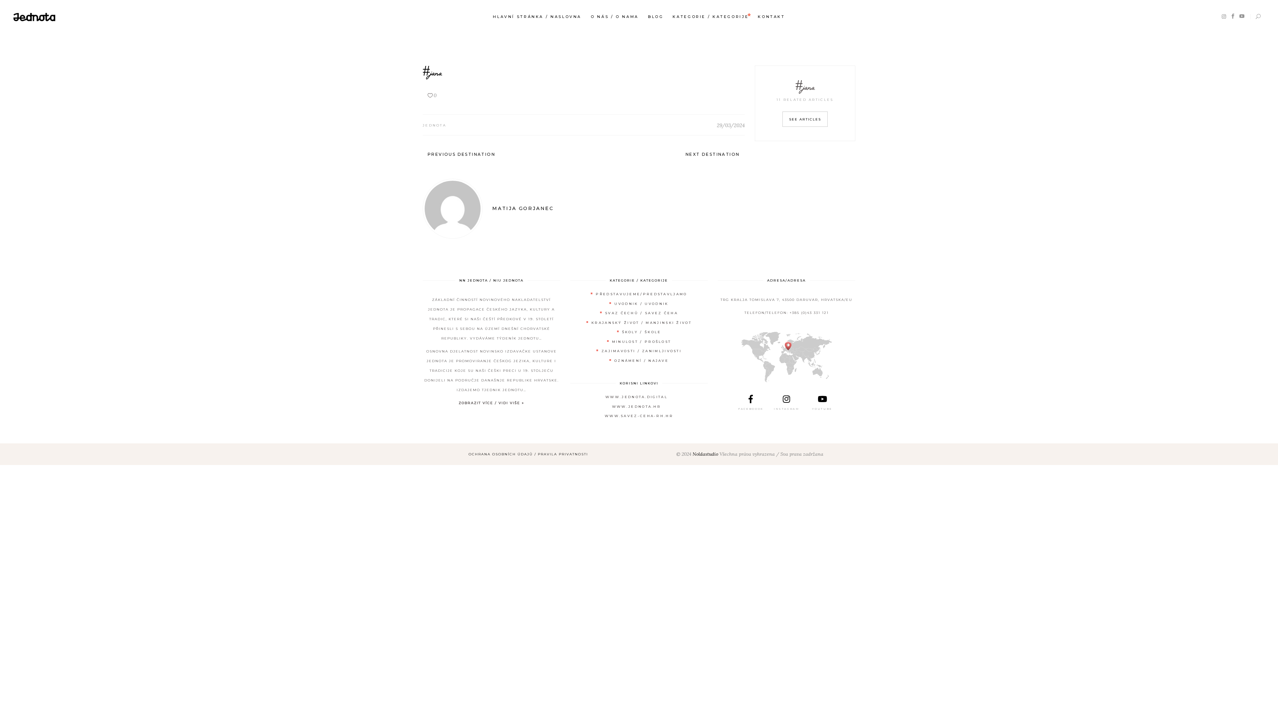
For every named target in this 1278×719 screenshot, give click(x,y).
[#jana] (453, 209)
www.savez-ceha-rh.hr (639, 416)
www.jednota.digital (636, 397)
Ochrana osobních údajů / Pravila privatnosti (528, 454)
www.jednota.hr (636, 406)
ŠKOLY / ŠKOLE (641, 332)
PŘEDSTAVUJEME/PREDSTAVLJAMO (641, 294)
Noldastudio (705, 454)
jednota (434, 125)
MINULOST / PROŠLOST (641, 342)
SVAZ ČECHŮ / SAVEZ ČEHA (641, 313)
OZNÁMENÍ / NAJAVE (641, 361)
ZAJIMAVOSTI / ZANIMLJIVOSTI (641, 351)
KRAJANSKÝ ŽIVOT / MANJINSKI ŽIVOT (641, 323)
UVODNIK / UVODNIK (641, 304)
